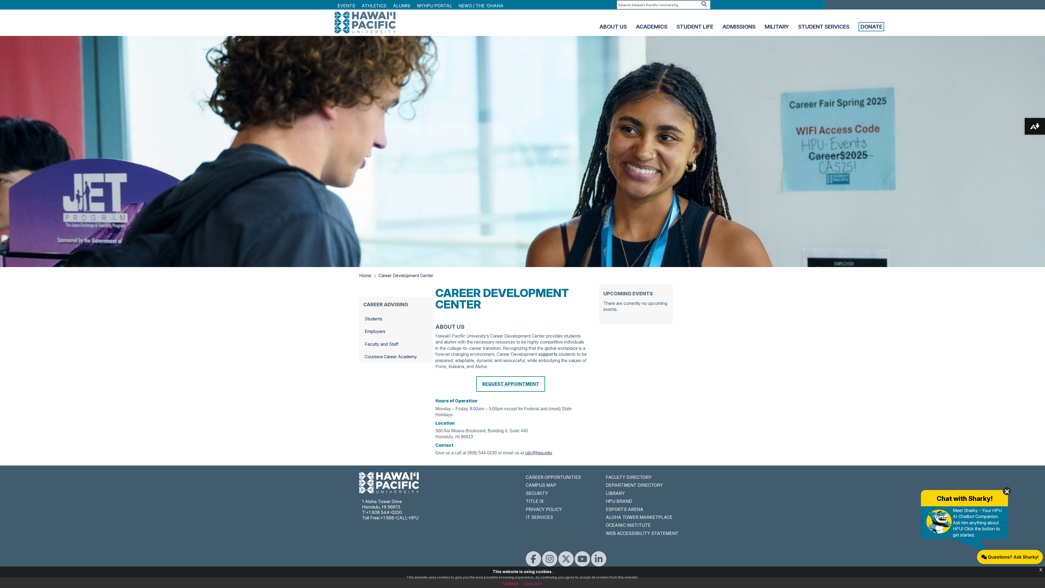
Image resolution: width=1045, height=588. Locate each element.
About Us (613, 26)
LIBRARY (615, 493)
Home (365, 275)
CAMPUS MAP (541, 485)
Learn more (533, 583)
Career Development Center (406, 275)
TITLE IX (535, 501)
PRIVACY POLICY (544, 509)
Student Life (695, 26)
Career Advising (385, 304)
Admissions (739, 26)
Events (346, 5)
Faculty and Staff (382, 344)
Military (777, 26)
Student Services (823, 26)
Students (373, 318)
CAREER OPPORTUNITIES (553, 477)
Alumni (401, 5)
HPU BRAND (619, 501)
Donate (871, 26)
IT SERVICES (539, 517)
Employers (375, 331)
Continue (510, 583)
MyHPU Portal (434, 5)
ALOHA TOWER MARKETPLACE (639, 517)
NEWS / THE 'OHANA (481, 5)
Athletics (374, 5)
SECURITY (537, 493)
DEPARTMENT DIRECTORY (634, 485)
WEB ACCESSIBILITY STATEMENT (642, 533)
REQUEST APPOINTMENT (510, 384)
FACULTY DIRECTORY (629, 477)
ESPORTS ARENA (624, 509)
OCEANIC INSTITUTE (628, 525)
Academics (651, 26)
